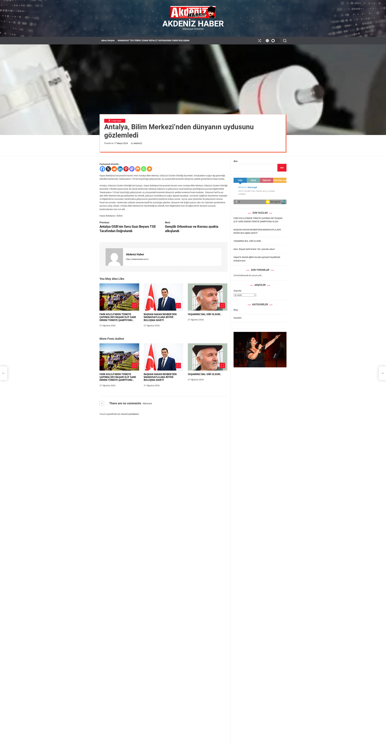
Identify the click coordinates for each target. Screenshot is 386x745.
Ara (235, 161)
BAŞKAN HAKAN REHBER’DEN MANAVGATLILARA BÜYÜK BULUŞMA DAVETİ (160, 317)
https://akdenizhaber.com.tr (137, 259)
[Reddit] (114, 169)
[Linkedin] (120, 169)
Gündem (238, 318)
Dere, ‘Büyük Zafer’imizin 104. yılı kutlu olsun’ (254, 249)
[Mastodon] (131, 169)
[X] (108, 169)
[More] (149, 169)
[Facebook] (102, 169)
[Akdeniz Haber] (114, 257)
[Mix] (137, 169)
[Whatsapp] (143, 169)
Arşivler (237, 290)
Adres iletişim (108, 40)
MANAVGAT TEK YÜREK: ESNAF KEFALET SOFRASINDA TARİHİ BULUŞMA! (154, 40)
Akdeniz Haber (193, 24)
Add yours (147, 403)
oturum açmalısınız (130, 414)
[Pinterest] (126, 169)
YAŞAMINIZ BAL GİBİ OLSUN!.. (205, 314)
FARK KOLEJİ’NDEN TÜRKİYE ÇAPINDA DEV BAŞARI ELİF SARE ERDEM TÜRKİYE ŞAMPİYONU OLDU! (118, 318)
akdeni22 (138, 143)
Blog (236, 310)
